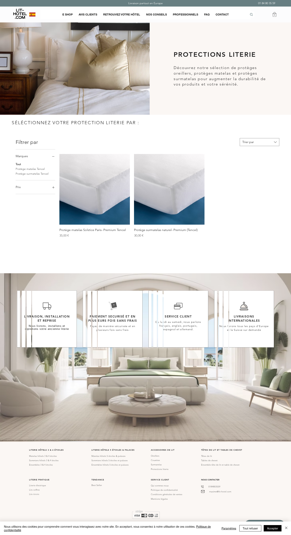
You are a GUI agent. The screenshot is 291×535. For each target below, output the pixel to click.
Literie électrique (37, 485)
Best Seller (96, 485)
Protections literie (159, 469)
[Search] (251, 14)
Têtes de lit (206, 456)
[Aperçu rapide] (94, 189)
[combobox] (259, 142)
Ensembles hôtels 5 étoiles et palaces (110, 464)
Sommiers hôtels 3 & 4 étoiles (44, 460)
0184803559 (214, 486)
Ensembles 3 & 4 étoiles (41, 464)
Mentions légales (159, 498)
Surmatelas (156, 464)
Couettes (155, 460)
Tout (18, 164)
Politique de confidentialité (164, 490)
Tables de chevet (209, 460)
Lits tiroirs (34, 494)
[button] (67, 14)
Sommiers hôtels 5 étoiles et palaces (109, 460)
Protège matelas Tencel (30, 169)
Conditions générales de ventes (166, 494)
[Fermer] (286, 528)
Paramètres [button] (229, 528)
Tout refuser (250, 528)
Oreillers (155, 455)
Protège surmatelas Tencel (32, 173)
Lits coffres (34, 489)
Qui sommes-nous (160, 485)
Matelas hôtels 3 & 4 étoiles (43, 456)
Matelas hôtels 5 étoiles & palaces (108, 456)
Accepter (272, 528)
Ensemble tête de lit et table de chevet (220, 464)
